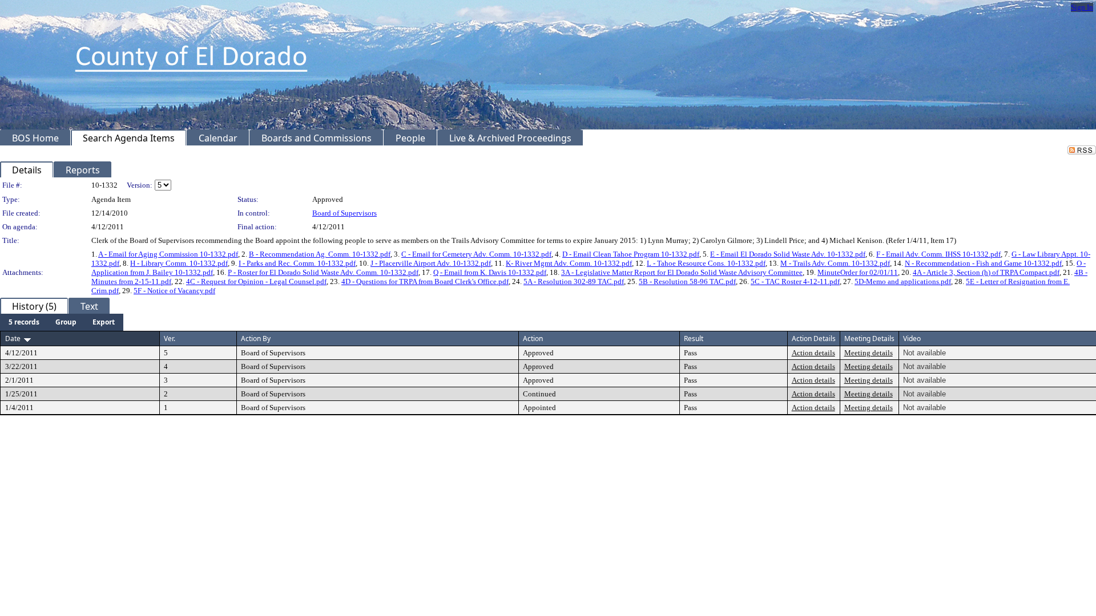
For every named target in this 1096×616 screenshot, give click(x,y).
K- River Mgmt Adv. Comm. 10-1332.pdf (569, 263)
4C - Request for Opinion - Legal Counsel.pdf (256, 281)
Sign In (1082, 7)
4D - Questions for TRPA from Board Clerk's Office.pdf (425, 281)
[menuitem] (24, 322)
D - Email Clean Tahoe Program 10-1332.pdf (630, 254)
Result (693, 338)
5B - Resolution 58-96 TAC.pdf (687, 281)
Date (13, 338)
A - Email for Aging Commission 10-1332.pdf (168, 254)
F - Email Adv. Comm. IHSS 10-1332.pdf (938, 254)
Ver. (169, 338)
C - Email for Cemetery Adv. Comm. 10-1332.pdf (476, 254)
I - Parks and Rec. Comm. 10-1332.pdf (297, 263)
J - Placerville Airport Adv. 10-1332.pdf (430, 263)
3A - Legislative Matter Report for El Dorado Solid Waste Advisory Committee (682, 272)
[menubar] (61, 322)
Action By (256, 338)
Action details (813, 352)
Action (533, 338)
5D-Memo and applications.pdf (903, 281)
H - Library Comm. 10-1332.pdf (179, 263)
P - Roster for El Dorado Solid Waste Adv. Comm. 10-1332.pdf (323, 272)
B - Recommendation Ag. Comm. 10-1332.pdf (319, 254)
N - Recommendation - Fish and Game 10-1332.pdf (983, 263)
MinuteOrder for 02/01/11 (857, 272)
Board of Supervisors (344, 213)
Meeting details (868, 352)
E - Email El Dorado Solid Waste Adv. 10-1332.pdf (787, 254)
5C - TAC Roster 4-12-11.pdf (795, 281)
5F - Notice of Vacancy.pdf (174, 290)
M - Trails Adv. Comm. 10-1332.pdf (835, 263)
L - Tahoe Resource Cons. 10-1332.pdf (706, 263)
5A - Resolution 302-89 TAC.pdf (573, 281)
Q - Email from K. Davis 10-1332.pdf (489, 272)
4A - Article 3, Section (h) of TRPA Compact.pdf (986, 272)
